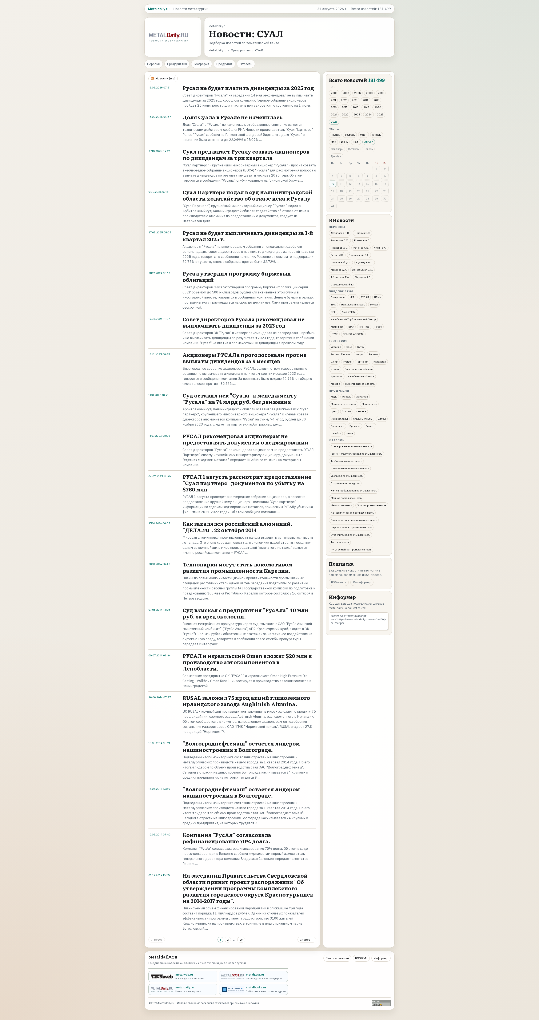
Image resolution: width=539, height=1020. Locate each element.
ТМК (333, 304)
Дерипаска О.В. (340, 232)
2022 (345, 114)
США (349, 346)
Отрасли (246, 64)
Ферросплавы (339, 418)
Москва (335, 383)
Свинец (370, 426)
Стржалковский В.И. (343, 284)
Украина (336, 346)
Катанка (361, 411)
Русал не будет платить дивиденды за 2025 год (248, 88)
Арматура (362, 396)
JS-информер (362, 582)
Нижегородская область (360, 383)
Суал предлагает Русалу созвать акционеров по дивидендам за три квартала (246, 154)
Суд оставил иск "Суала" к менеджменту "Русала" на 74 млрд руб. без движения (240, 398)
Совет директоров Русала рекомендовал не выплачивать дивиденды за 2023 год (243, 322)
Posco (378, 326)
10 (332, 184)
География (201, 64)
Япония (373, 354)
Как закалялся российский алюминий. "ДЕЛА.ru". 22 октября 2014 (237, 527)
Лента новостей (337, 958)
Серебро (336, 433)
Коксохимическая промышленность (352, 512)
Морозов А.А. (339, 269)
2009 (369, 93)
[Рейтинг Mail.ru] (381, 1003)
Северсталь (337, 297)
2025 (380, 114)
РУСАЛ (365, 297)
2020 (377, 107)
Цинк (334, 411)
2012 (344, 100)
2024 (368, 114)
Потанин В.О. (362, 232)
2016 (334, 107)
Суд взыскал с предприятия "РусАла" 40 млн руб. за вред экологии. (245, 613)
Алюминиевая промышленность (350, 468)
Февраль (350, 135)
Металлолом (369, 404)
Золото (346, 411)
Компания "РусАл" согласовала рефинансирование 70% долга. (227, 838)
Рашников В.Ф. (340, 240)
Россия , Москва (340, 354)
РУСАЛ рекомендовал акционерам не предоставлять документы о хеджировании (245, 439)
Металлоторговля (341, 505)
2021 (334, 114)
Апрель (376, 135)
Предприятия (241, 50)
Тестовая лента (340, 542)
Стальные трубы (362, 418)
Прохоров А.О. (339, 247)
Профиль (355, 426)
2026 (334, 121)
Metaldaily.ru (217, 50)
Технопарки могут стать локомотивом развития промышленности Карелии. (237, 567)
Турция (347, 361)
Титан (349, 433)
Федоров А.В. (363, 277)
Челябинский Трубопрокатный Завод (353, 319)
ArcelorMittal (349, 311)
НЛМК (377, 297)
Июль (356, 142)
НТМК (334, 334)
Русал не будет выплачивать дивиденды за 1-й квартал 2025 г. (248, 236)
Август (368, 142)
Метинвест (337, 326)
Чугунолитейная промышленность (351, 549)
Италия (335, 369)
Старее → (307, 939)
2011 (333, 100)
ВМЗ (351, 326)
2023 (357, 114)
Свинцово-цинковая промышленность (354, 520)
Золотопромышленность (371, 505)
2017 (344, 107)
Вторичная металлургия (345, 483)
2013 (355, 100)
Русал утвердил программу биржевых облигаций (237, 276)
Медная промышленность (346, 497)
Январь (335, 135)
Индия (359, 354)
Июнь (344, 142)
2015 (376, 100)
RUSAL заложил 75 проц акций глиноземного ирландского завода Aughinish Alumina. (246, 701)
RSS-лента (338, 582)
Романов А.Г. (362, 240)
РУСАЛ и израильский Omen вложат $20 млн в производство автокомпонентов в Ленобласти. (247, 662)
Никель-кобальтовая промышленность (354, 490)
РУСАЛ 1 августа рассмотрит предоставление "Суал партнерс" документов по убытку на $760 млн (247, 483)
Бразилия (337, 376)
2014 (365, 100)
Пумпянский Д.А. (359, 255)
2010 (381, 93)
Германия (362, 361)
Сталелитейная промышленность (350, 534)
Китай (360, 346)
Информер (381, 958)
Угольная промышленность (347, 475)
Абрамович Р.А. (340, 277)
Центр (334, 361)
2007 (346, 93)
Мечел (374, 304)
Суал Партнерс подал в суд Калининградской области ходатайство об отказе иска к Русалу (247, 195)
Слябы (382, 418)
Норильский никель (353, 304)
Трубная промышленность (346, 461)
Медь (334, 396)
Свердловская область (358, 369)
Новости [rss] (165, 78)
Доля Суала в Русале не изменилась (233, 117)
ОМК (333, 311)
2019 (366, 107)
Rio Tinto (364, 326)
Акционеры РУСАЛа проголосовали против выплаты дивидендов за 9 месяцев (245, 358)
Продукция (224, 64)
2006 (334, 93)
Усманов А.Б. (361, 247)
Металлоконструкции (343, 404)
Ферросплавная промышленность (351, 527)
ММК (353, 297)
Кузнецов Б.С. (364, 262)
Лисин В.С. (380, 247)
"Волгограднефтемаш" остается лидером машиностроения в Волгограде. (241, 746)
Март (363, 135)
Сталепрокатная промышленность (351, 446)
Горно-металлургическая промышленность (356, 453)
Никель (346, 396)
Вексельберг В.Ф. (362, 269)
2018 (355, 107)
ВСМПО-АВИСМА (353, 334)
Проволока (337, 426)
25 (241, 939)
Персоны (153, 64)
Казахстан (380, 361)
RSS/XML (361, 958)
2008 (357, 93)
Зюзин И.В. (337, 255)
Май (333, 142)
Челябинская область (361, 376)
